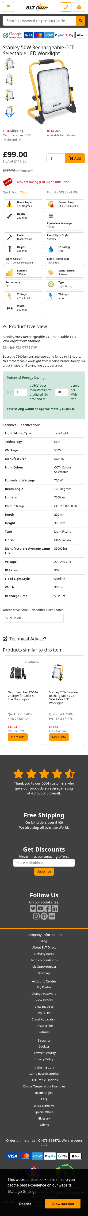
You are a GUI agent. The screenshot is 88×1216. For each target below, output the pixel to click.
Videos (44, 1125)
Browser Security (44, 1053)
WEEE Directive (44, 1105)
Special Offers (44, 1112)
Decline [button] (25, 1204)
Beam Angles (44, 1093)
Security (44, 1040)
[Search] (80, 21)
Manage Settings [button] (22, 1192)
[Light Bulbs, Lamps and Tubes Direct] (37, 7)
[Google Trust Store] (12, 35)
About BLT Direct (44, 947)
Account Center (44, 981)
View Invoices (44, 1006)
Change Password (44, 993)
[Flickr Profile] (52, 916)
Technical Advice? (27, 638)
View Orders (44, 1000)
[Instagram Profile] (36, 916)
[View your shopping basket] (79, 7)
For (9, 392)
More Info (18, 737)
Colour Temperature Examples (44, 1086)
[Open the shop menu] (8, 7)
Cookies (44, 1046)
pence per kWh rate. (75, 392)
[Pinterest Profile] (44, 916)
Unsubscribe (44, 1026)
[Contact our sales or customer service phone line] (66, 7)
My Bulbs (44, 1013)
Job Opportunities (44, 966)
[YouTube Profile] (40, 908)
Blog (44, 941)
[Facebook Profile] (47, 908)
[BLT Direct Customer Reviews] (44, 773)
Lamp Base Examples (44, 1073)
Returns (44, 1032)
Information (44, 1067)
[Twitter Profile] (33, 908)
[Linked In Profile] (55, 908)
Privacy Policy (44, 1059)
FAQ (44, 1099)
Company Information (44, 934)
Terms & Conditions (44, 960)
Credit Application (44, 1019)
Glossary (44, 1118)
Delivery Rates (44, 954)
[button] (9, 115)
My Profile (44, 987)
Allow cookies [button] (62, 1204)
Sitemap (44, 973)
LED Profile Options (44, 1080)
